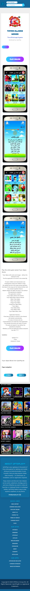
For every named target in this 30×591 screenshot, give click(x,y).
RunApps (15, 551)
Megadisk (15, 543)
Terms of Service (15, 517)
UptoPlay (15, 535)
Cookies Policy (15, 520)
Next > (21, 375)
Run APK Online (15, 509)
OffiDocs (15, 529)
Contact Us (15, 515)
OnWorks (15, 532)
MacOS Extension (15, 566)
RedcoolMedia (15, 540)
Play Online (15, 59)
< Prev (8, 375)
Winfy (15, 549)
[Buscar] (23, 4)
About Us (15, 512)
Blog (15, 523)
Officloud (15, 554)
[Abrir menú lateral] (2, 3)
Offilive (15, 538)
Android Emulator (15, 506)
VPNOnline (15, 546)
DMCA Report (15, 504)
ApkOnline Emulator (15, 561)
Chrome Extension (15, 563)
